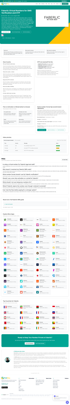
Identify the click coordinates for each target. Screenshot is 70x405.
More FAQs (65, 159)
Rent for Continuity (51, 129)
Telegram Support (4, 384)
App (51, 3)
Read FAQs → (64, 1)
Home (37, 3)
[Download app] (4, 387)
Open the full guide (9, 204)
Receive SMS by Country (40, 380)
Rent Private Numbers (22, 380)
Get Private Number (40, 343)
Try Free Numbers (30, 343)
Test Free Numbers (60, 129)
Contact (57, 3)
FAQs (19, 381)
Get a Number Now (41, 129)
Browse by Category (39, 383)
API (54, 3)
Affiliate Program (21, 390)
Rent (39, 3)
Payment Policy (55, 386)
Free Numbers (21, 389)
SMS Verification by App (40, 381)
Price (49, 3)
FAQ (46, 3)
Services (43, 3)
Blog (60, 3)
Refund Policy (55, 383)
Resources (37, 384)
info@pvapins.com (4, 383)
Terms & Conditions (56, 380)
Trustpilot (19, 1)
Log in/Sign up (65, 3)
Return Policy (55, 381)
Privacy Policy (55, 384)
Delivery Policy (55, 387)
